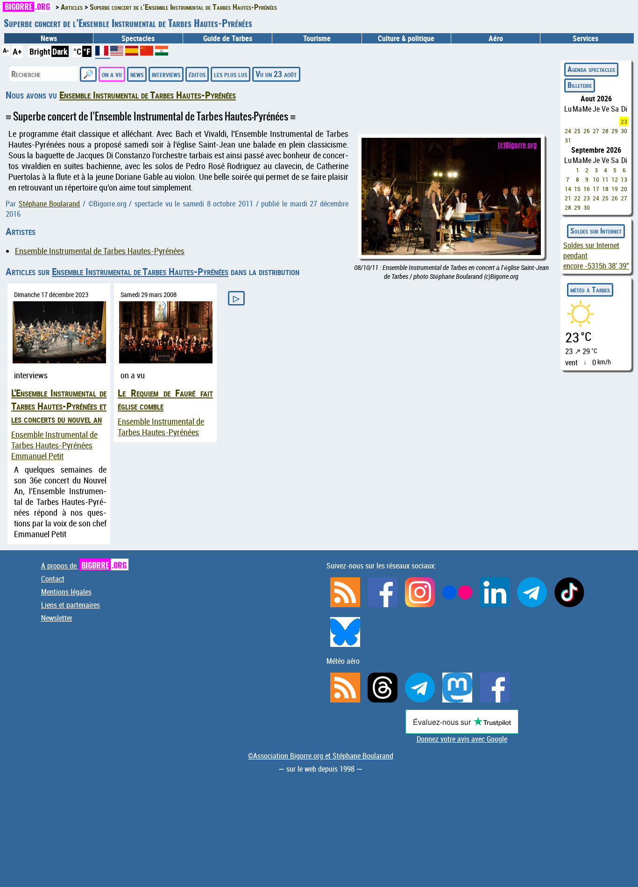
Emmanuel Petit (37, 456)
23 (624, 121)
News (49, 38)
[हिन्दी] (161, 52)
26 (586, 131)
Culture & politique (406, 38)
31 (568, 140)
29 (614, 131)
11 (605, 179)
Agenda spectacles (591, 69)
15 (577, 188)
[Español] (132, 52)
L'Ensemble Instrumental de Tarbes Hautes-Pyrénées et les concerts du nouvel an (58, 406)
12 (614, 179)
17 (596, 188)
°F (87, 51)
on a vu (112, 73)
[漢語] (146, 52)
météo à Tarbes (590, 289)
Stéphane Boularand (49, 204)
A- (6, 50)
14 (568, 188)
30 (624, 131)
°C (77, 51)
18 (605, 188)
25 (577, 131)
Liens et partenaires (70, 605)
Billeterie (579, 85)
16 (586, 188)
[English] (117, 52)
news (136, 73)
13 (624, 179)
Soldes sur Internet (596, 231)
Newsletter (56, 618)
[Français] (102, 54)
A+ (17, 51)
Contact (52, 579)
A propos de (84, 566)
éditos (197, 73)
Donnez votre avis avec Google (462, 739)
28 (605, 131)
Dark (60, 51)
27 (596, 131)
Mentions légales (66, 592)
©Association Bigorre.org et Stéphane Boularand (320, 756)
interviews (166, 73)
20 (624, 188)
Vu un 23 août (276, 73)
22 (577, 198)
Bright (39, 51)
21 (568, 198)
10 (596, 179)
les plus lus (230, 73)
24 (568, 131)
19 (614, 188)
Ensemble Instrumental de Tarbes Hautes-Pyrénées (147, 94)
